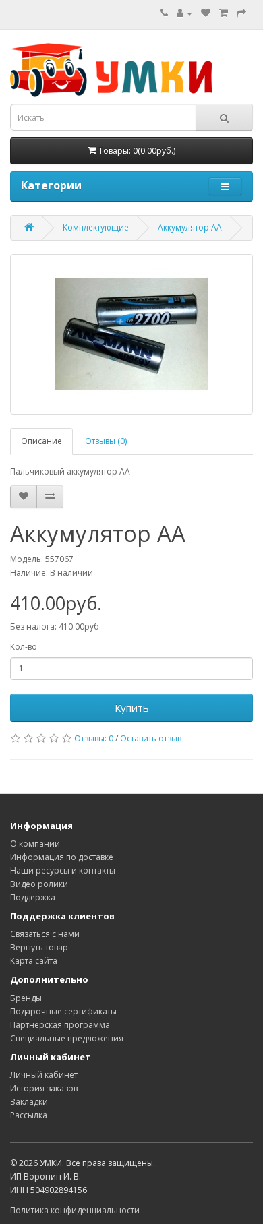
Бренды (26, 998)
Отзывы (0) (106, 441)
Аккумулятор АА (190, 227)
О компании (35, 843)
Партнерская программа (60, 1025)
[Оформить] (241, 13)
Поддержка (32, 897)
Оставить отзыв (150, 738)
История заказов (44, 1088)
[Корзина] (223, 13)
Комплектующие (96, 227)
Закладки (29, 1101)
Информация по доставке (61, 857)
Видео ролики (39, 884)
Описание (41, 441)
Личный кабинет (44, 1074)
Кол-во (23, 646)
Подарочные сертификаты (63, 1011)
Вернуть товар (39, 947)
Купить (132, 707)
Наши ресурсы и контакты (62, 870)
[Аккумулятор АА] (131, 334)
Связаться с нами (45, 934)
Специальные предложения (66, 1038)
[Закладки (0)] (205, 13)
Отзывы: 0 (93, 738)
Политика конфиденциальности (75, 1210)
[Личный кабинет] (184, 13)
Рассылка (28, 1115)
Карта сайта (33, 961)
